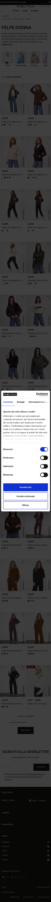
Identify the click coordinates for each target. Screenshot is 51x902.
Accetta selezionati (25, 496)
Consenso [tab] (8, 402)
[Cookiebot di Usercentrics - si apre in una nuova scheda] (36, 394)
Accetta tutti (25, 487)
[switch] (44, 458)
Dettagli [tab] (20, 402)
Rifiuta (25, 505)
